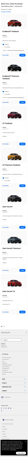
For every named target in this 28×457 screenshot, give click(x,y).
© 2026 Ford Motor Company (7, 423)
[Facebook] (1, 408)
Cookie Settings (21, 453)
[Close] (25, 442)
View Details (5, 55)
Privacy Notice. (13, 449)
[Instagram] (8, 408)
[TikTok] (1, 410)
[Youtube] (6, 408)
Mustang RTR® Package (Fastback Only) (16, 50)
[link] (3, 427)
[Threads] (10, 408)
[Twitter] (3, 408)
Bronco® (3, 345)
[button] (14, 379)
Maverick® (4, 347)
